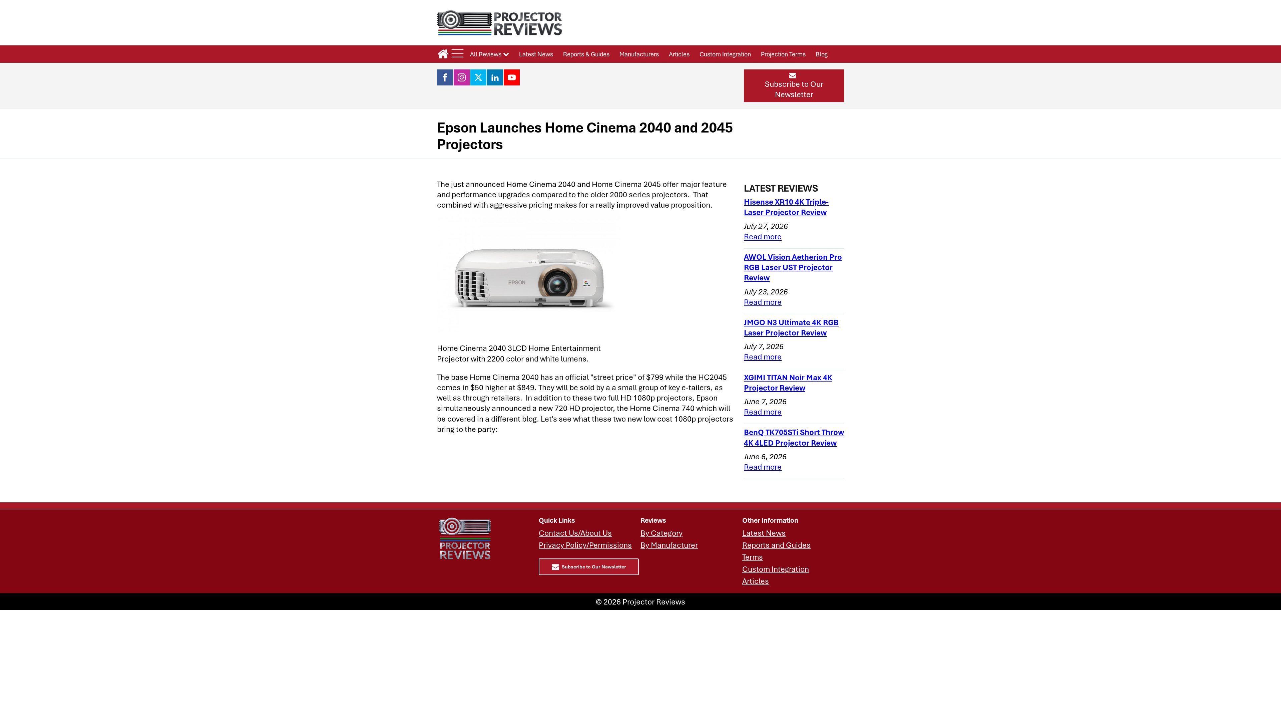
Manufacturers (639, 54)
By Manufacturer (669, 545)
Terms (752, 557)
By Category (661, 533)
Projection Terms (783, 54)
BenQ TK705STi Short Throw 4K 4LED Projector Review (794, 437)
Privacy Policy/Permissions (585, 545)
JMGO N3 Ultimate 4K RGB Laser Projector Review (791, 327)
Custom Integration (725, 54)
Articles (679, 54)
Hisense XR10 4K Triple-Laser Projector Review (786, 207)
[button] (794, 85)
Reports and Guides (776, 545)
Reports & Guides (586, 54)
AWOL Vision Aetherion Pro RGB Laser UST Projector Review (793, 267)
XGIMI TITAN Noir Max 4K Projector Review (788, 382)
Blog (822, 54)
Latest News (536, 54)
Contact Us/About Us (575, 533)
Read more (763, 236)
